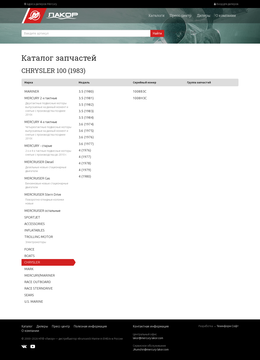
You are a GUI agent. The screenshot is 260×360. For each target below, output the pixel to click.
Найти (157, 33)
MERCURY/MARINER (39, 275)
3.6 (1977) (86, 144)
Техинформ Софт (227, 326)
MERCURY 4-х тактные (40, 122)
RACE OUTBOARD (37, 282)
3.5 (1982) (86, 104)
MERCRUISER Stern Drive (42, 194)
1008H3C (140, 98)
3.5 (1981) (86, 98)
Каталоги (156, 15)
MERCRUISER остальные (42, 210)
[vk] (24, 346)
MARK (29, 269)
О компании (226, 15)
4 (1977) (85, 156)
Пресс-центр (180, 15)
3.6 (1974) (86, 124)
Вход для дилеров (227, 4)
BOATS (29, 256)
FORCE (29, 249)
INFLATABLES (34, 230)
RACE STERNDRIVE (38, 288)
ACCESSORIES (34, 224)
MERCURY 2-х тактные (40, 98)
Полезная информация (90, 326)
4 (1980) (85, 176)
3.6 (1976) (86, 137)
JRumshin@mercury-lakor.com (151, 349)
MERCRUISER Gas (37, 178)
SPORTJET (32, 217)
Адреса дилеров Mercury (41, 4)
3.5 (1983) (86, 111)
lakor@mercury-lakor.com (148, 338)
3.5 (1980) (86, 91)
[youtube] (32, 346)
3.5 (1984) (86, 117)
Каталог (27, 326)
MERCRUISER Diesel (39, 162)
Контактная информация (151, 326)
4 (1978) (85, 163)
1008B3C (139, 91)
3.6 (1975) (86, 130)
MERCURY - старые (38, 145)
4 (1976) (85, 150)
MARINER (31, 91)
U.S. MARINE (33, 301)
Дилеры (203, 15)
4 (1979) (85, 170)
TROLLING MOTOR (38, 236)
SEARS (29, 295)
